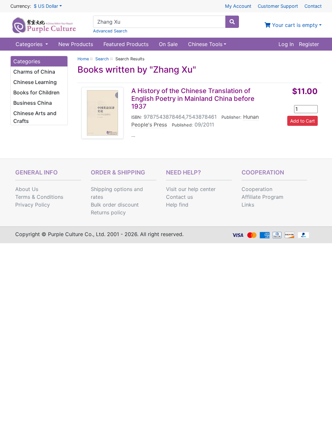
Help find (177, 204)
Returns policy (108, 212)
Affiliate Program (262, 197)
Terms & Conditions (39, 197)
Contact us (179, 197)
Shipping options (111, 189)
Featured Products (125, 44)
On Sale (168, 44)
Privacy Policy (32, 204)
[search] (232, 22)
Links (248, 204)
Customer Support (278, 6)
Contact (313, 6)
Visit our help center (191, 189)
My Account (238, 6)
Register (309, 44)
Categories (30, 44)
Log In (286, 44)
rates (97, 197)
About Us (26, 189)
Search (102, 58)
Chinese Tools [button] (205, 44)
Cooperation (257, 189)
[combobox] (159, 22)
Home (83, 58)
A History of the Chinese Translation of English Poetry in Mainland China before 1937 (193, 98)
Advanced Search (110, 31)
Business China (32, 103)
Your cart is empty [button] (294, 25)
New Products (75, 44)
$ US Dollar (46, 6)
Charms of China (34, 71)
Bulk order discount (115, 204)
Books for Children (36, 92)
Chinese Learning (35, 82)
